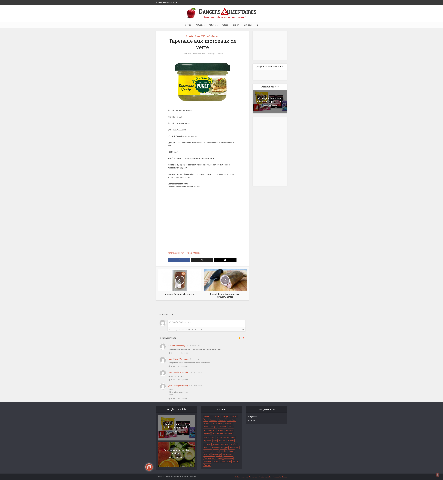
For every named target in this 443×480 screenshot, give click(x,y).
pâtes (232, 451)
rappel (207, 454)
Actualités (200, 25)
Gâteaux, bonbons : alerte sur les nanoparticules (270, 100)
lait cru (222, 441)
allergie (225, 416)
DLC (231, 427)
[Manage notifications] (437, 475)
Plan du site (277, 477)
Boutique (248, 25)
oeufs (207, 447)
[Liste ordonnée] (182, 329)
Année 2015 (200, 36)
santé (220, 458)
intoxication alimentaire (226, 437)
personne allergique (220, 447)
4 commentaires (199, 54)
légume (208, 444)
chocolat (229, 423)
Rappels (215, 36)
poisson (208, 451)
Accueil (188, 25)
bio (206, 420)
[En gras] (169, 329)
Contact (284, 477)
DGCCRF (223, 427)
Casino (207, 423)
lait (215, 441)
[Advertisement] (202, 220)
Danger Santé (253, 417)
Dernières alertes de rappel (167, 2)
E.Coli (221, 430)
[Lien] (195, 329)
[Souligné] (176, 329)
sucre (236, 461)
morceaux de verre (177, 253)
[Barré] (179, 329)
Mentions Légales (265, 477)
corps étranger (210, 427)
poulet (224, 451)
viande (207, 465)
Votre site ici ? (253, 420)
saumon (208, 461)
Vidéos (225, 25)
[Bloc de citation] (189, 329)
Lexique (237, 25)
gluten (207, 434)
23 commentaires (177, 431)
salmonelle (228, 454)
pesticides (235, 447)
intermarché (209, 437)
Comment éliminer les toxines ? (176, 452)
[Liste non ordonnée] (186, 329)
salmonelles (209, 458)
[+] (202, 329)
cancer (222, 420)
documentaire (210, 430)
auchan (234, 416)
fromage (230, 430)
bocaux (213, 420)
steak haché (226, 461)
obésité (234, 444)
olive (190, 253)
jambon (208, 441)
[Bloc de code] (192, 329)
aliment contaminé (212, 416)
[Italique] (173, 329)
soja (216, 461)
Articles (212, 25)
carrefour (232, 420)
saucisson (229, 458)
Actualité (189, 36)
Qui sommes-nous (241, 477)
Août (209, 36)
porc (216, 451)
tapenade (198, 253)
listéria (231, 441)
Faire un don (253, 477)
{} (198, 329)
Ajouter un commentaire (176, 458)
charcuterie (218, 423)
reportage (217, 454)
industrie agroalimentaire (222, 434)
